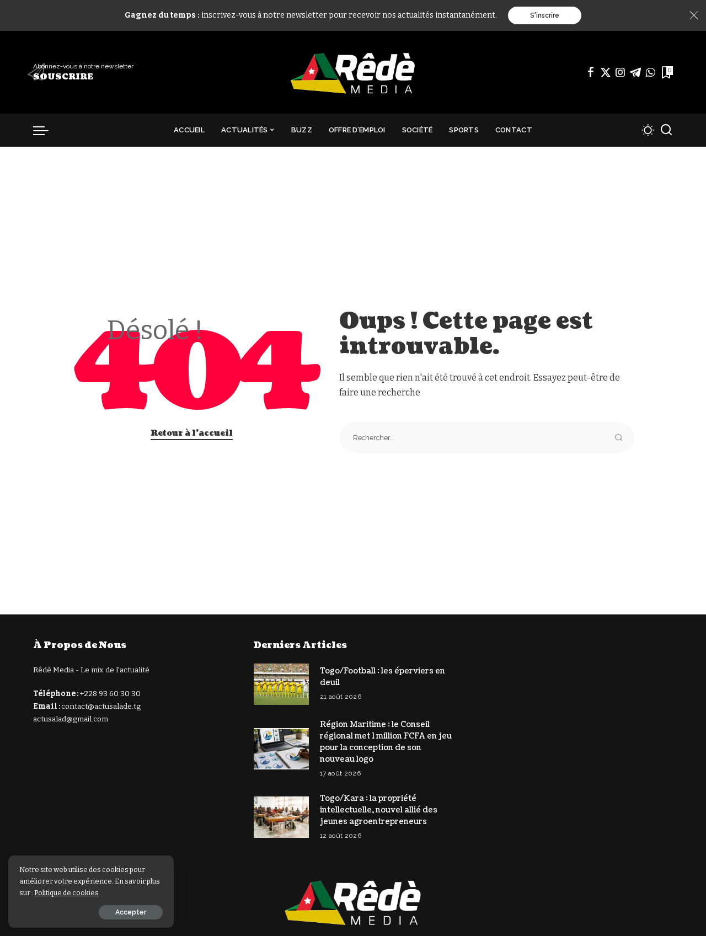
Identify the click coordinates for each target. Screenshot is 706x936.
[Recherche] (666, 130)
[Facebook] (590, 72)
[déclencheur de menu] (46, 130)
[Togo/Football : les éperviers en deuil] (281, 684)
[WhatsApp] (650, 72)
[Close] (693, 15)
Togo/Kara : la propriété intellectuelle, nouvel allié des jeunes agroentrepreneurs (378, 810)
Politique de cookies (66, 893)
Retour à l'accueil (192, 433)
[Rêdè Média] (353, 72)
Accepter (130, 912)
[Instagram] (620, 72)
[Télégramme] (635, 72)
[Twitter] (605, 72)
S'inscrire (544, 15)
